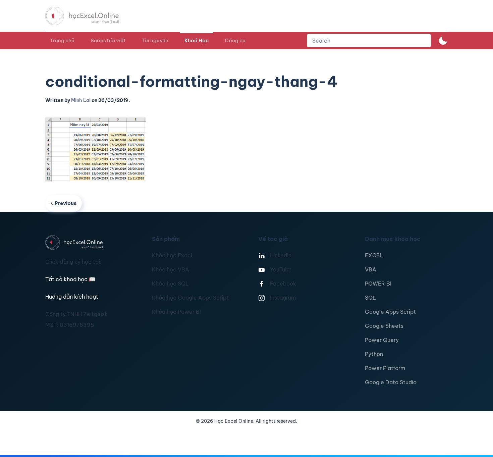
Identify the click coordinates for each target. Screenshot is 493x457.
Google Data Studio (391, 382)
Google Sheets (384, 325)
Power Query (382, 340)
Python (374, 354)
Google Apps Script (390, 311)
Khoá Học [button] (196, 40)
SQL (370, 297)
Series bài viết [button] (108, 40)
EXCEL (374, 255)
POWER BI (378, 283)
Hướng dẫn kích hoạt (71, 296)
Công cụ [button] (235, 40)
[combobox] (369, 40)
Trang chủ (62, 40)
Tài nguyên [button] (155, 40)
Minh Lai (81, 100)
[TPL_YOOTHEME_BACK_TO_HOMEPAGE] (88, 16)
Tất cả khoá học (70, 279)
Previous (65, 203)
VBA (370, 269)
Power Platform (385, 368)
